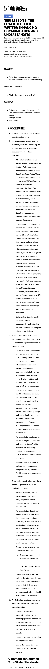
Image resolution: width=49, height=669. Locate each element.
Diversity (29, 56)
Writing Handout (15, 118)
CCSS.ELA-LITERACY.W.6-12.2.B (21, 667)
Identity (22, 56)
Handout (19, 451)
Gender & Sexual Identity (17, 51)
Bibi (20, 148)
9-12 (14, 47)
